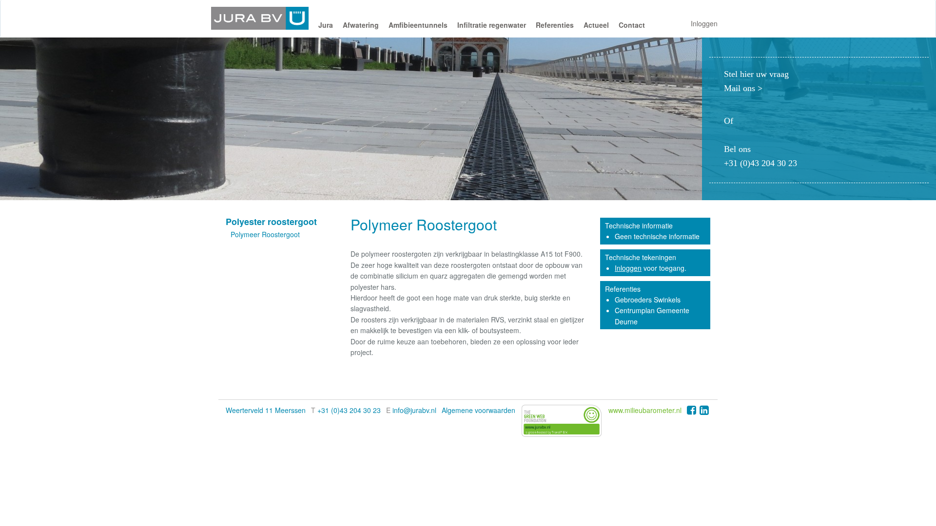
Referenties (555, 25)
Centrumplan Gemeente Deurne (652, 315)
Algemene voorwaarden (478, 410)
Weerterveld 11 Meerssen (266, 410)
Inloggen (704, 23)
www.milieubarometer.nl (645, 410)
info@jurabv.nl (414, 410)
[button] (325, 27)
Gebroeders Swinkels (648, 299)
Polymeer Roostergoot (265, 234)
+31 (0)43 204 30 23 (349, 410)
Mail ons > (743, 88)
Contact (632, 25)
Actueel (596, 25)
